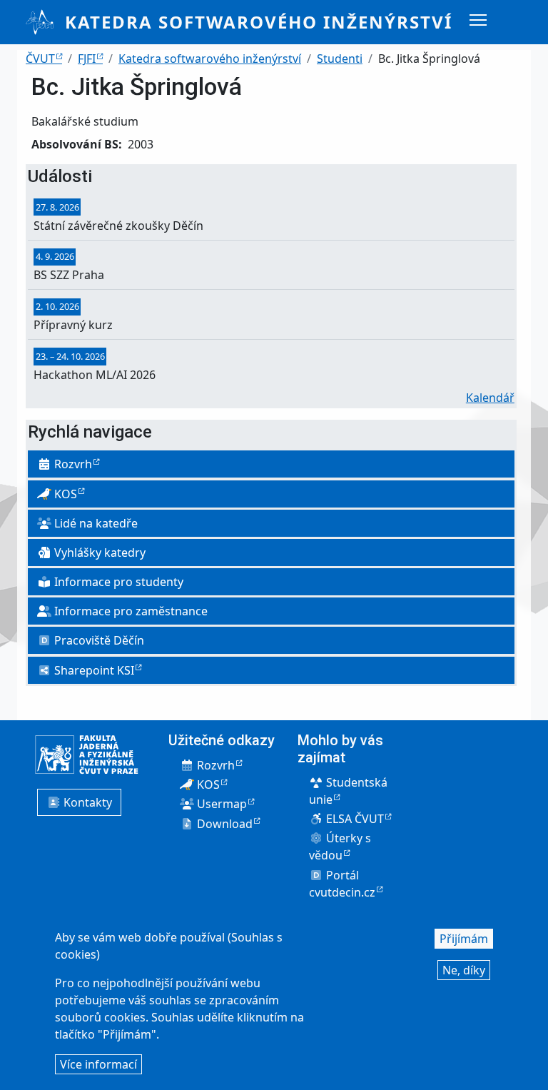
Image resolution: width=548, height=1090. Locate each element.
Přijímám (464, 939)
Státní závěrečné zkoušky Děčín (118, 225)
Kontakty (86, 802)
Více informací (98, 1064)
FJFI (87, 58)
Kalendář (490, 397)
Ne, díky (463, 970)
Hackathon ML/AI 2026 (95, 375)
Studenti (339, 58)
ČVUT (40, 58)
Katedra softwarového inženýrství (258, 22)
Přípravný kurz (73, 325)
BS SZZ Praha (69, 275)
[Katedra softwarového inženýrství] (45, 22)
